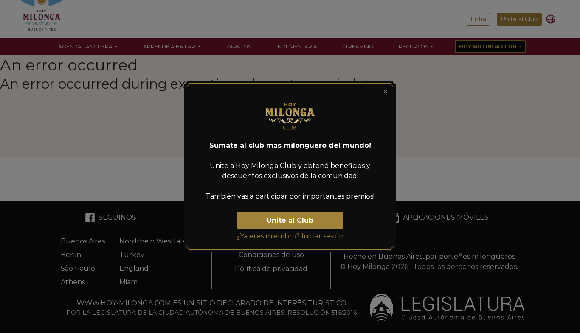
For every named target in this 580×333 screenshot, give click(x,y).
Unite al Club (290, 220)
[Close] (385, 91)
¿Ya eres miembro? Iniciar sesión (290, 236)
